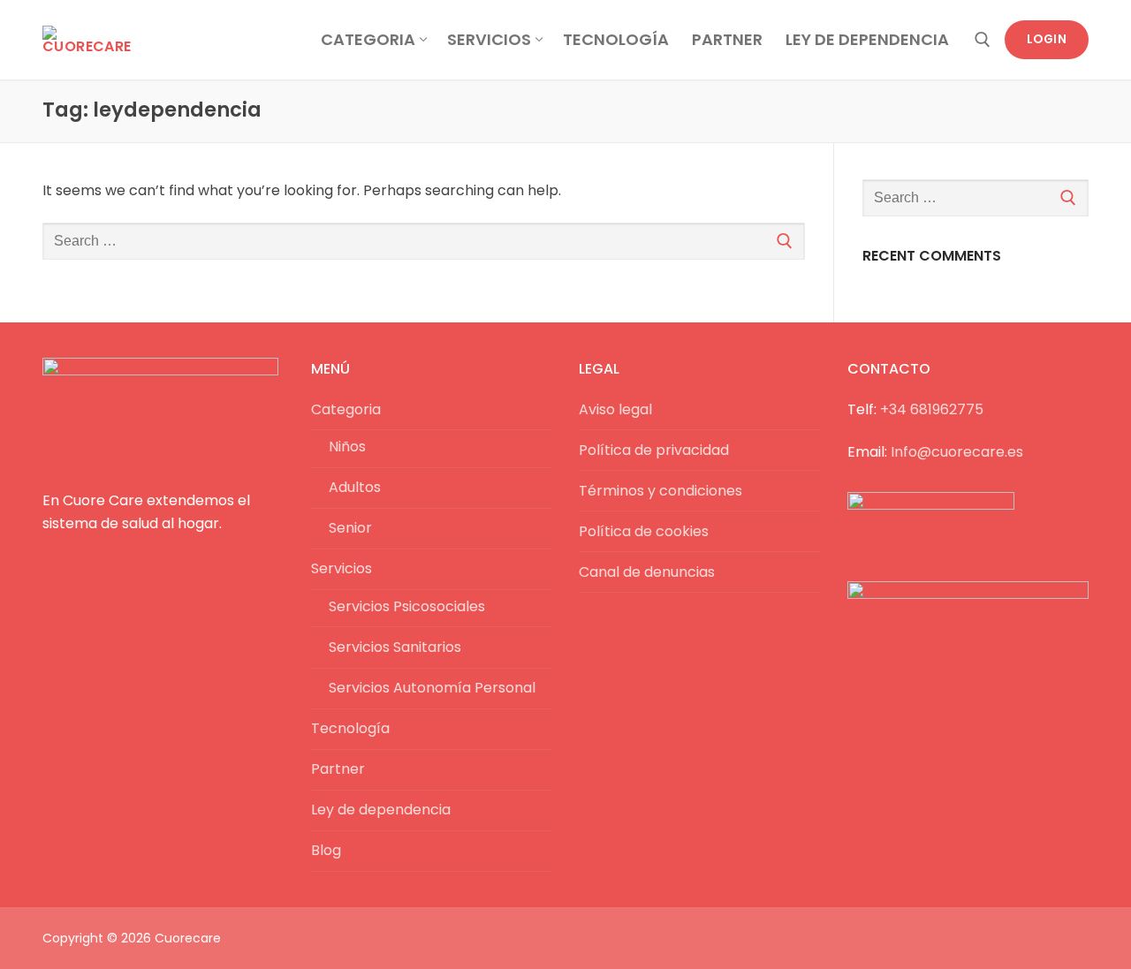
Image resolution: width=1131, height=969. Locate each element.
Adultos (355, 487)
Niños (347, 446)
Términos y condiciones (660, 491)
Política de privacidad (654, 450)
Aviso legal (615, 409)
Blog (326, 850)
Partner (338, 769)
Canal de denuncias (647, 572)
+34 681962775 (931, 409)
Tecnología (350, 728)
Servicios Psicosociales (407, 606)
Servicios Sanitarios (395, 647)
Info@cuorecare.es (957, 452)
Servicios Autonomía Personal (432, 688)
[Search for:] (423, 241)
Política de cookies (644, 531)
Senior (350, 528)
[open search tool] (983, 40)
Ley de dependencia (381, 809)
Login (1047, 39)
